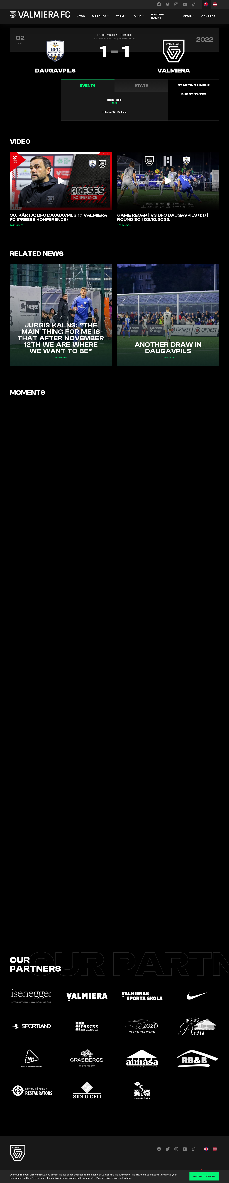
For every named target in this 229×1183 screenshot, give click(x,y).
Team (120, 16)
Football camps (158, 16)
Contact (208, 16)
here (128, 1178)
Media (187, 16)
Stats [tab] (141, 85)
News (81, 16)
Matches (99, 16)
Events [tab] (88, 85)
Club (137, 16)
